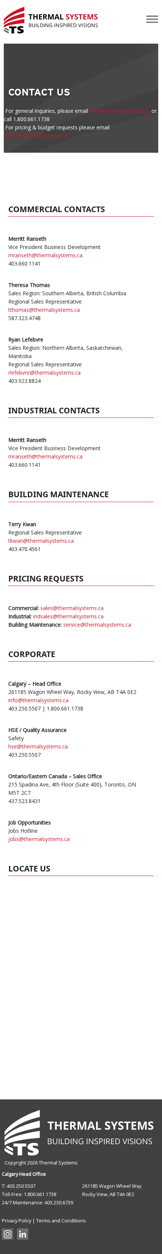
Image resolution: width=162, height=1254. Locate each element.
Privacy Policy (16, 1220)
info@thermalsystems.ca (120, 110)
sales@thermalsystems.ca (35, 135)
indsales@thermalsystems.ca (68, 616)
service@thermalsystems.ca (97, 624)
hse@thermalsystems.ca (38, 746)
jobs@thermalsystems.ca (39, 839)
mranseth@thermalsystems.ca (45, 255)
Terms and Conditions (61, 1220)
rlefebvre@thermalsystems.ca (44, 372)
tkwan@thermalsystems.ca (41, 540)
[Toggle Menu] (152, 19)
